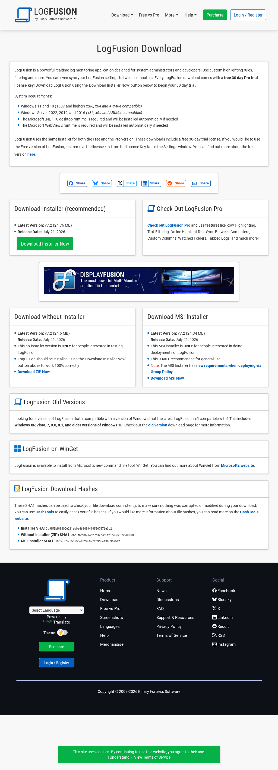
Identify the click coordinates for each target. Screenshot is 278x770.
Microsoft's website (237, 465)
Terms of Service (171, 635)
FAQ (160, 608)
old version (157, 425)
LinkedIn (225, 617)
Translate (61, 622)
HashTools (45, 512)
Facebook (226, 590)
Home (105, 590)
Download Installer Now (45, 244)
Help (104, 635)
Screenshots (111, 617)
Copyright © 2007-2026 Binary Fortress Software (139, 691)
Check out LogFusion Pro (168, 225)
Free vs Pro (149, 15)
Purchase (215, 15)
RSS (221, 635)
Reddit (223, 626)
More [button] (170, 15)
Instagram (226, 644)
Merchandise (112, 644)
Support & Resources (175, 617)
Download (109, 599)
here (31, 154)
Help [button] (189, 15)
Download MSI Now (167, 378)
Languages (110, 626)
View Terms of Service (152, 757)
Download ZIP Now (34, 372)
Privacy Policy (169, 626)
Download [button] (120, 15)
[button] (46, 15)
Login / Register (248, 15)
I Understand (118, 757)
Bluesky (224, 599)
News (161, 590)
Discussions (167, 599)
